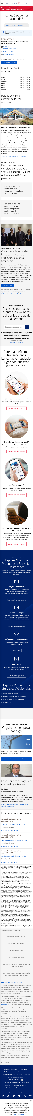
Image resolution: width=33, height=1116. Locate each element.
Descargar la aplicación (16, 676)
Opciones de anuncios (14, 1079)
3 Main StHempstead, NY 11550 (9, 47)
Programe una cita (8, 63)
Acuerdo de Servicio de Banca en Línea (11, 982)
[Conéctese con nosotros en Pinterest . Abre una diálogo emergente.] (19, 1096)
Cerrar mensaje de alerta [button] (30, 32)
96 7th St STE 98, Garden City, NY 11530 (13, 824)
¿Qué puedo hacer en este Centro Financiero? (14, 156)
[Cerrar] (31, 1101)
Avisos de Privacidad (19, 1114)
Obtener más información (16, 408)
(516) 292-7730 (8, 51)
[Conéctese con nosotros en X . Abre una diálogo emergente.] (25, 1096)
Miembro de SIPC (5, 1004)
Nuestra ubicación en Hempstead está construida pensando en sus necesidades (16, 186)
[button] (2, 3)
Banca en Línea (7, 702)
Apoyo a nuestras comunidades (14, 25)
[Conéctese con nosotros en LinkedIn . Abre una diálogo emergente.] (14, 1096)
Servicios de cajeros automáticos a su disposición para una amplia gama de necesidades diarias (16, 204)
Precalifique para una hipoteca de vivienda (14, 696)
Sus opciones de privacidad (9, 1082)
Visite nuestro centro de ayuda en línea (12, 294)
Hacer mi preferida (8, 54)
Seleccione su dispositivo (14, 327)
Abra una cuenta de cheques (16, 626)
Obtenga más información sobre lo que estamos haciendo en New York (14, 805)
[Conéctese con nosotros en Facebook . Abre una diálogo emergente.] (3, 1096)
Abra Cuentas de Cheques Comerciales (13, 699)
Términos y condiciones (16, 342)
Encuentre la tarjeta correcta (16, 600)
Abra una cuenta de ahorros (10, 694)
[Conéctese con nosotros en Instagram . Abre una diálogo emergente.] (8, 1096)
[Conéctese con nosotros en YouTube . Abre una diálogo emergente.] (30, 1096)
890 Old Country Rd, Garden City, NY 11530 (13, 856)
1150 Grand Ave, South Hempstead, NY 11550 (14, 840)
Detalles (16, 830)
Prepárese (16, 650)
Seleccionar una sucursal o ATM (11, 9)
